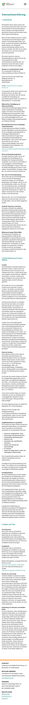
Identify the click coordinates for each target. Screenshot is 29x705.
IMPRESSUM (6, 694)
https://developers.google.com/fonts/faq (13, 564)
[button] (25, 4)
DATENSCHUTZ (7, 696)
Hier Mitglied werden (8, 678)
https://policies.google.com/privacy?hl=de (13, 570)
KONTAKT (5, 698)
